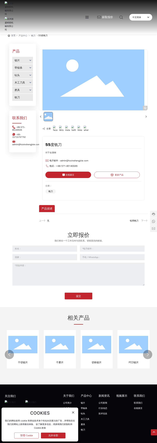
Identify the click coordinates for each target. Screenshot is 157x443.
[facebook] (55, 129)
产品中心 (23, 35)
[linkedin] (80, 129)
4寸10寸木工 (144, 362)
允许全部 (53, 435)
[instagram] (67, 129)
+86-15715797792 (19, 135)
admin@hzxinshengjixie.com (74, 160)
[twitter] (73, 129)
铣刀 (33, 35)
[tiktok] (61, 129)
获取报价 (107, 17)
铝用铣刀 (134, 220)
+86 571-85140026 (18, 128)
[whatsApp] (86, 129)
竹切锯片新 (107, 362)
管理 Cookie (26, 435)
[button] (9, 354)
